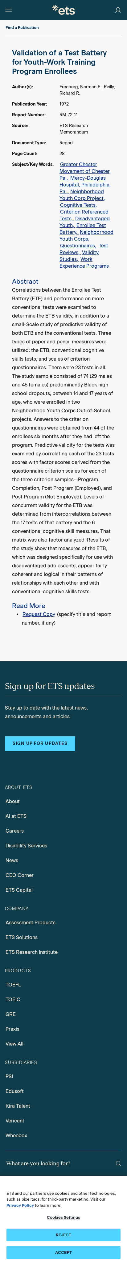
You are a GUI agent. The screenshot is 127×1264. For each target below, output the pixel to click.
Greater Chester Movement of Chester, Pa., (85, 171)
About (13, 801)
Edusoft (15, 1091)
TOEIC (13, 999)
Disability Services (26, 846)
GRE (11, 1014)
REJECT (64, 1235)
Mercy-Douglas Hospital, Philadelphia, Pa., (85, 184)
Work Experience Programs (84, 262)
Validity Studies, (79, 256)
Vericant (15, 1121)
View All (14, 1044)
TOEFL (13, 985)
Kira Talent (18, 1106)
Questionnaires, (78, 246)
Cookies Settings (63, 1217)
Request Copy (39, 614)
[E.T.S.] (63, 9)
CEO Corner (20, 875)
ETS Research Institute (32, 952)
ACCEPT (63, 1252)
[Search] (118, 1163)
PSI (9, 1076)
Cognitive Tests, (78, 205)
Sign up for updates (40, 743)
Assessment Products (30, 923)
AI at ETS (16, 816)
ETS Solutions (22, 937)
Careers (15, 831)
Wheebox (16, 1135)
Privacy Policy (20, 1205)
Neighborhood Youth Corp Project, (82, 195)
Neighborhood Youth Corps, (86, 235)
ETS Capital (19, 890)
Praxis (12, 1029)
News (12, 860)
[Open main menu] (8, 10)
